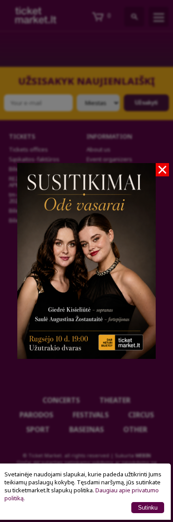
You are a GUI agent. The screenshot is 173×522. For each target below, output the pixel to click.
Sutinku (147, 507)
